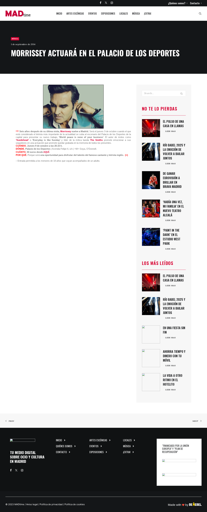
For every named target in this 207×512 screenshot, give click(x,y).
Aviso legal (32, 504)
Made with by (178, 504)
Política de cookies (75, 504)
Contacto (195, 3)
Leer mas (170, 131)
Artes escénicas (75, 13)
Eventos (92, 13)
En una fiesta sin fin (174, 330)
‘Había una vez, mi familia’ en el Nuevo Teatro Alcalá (173, 208)
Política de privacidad (51, 504)
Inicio (59, 13)
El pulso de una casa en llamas (173, 123)
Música (136, 13)
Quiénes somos (64, 446)
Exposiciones (108, 13)
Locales (123, 13)
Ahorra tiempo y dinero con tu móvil (174, 356)
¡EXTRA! (147, 13)
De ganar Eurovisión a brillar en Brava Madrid (172, 180)
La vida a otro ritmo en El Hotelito (172, 380)
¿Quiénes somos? (176, 3)
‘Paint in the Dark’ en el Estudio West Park (171, 237)
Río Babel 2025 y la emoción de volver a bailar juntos (174, 151)
